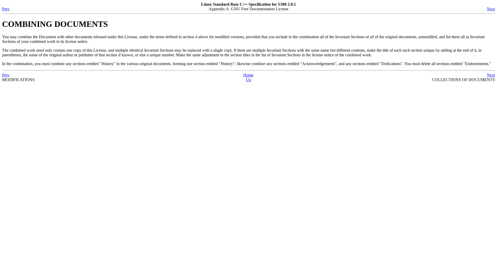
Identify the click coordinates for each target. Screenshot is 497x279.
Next (491, 9)
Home (248, 75)
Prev (6, 9)
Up (248, 80)
